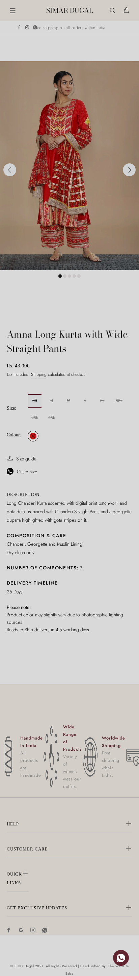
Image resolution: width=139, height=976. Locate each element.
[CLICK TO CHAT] (121, 958)
